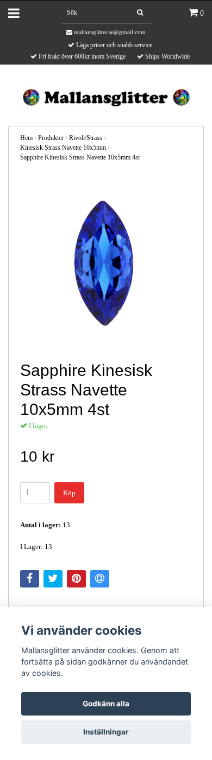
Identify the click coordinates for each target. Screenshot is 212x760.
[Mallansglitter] (105, 96)
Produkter (51, 138)
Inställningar (106, 731)
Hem (26, 138)
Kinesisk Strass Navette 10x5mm (63, 147)
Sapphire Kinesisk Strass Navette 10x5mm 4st (80, 157)
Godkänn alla (106, 703)
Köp (69, 493)
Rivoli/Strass (85, 138)
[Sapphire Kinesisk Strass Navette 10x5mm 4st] (106, 262)
